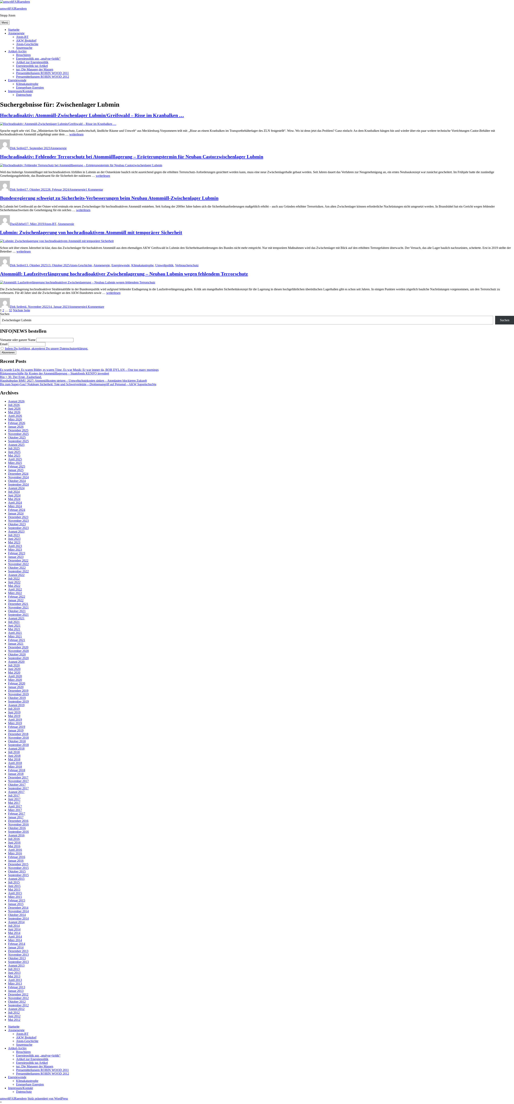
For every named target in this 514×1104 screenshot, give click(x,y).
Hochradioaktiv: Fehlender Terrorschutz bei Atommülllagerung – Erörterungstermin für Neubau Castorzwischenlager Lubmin (131, 156)
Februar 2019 (16, 726)
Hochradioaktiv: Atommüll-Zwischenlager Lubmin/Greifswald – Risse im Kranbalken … (92, 115)
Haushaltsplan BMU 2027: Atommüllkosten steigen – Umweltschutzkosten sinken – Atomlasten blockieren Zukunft (73, 380)
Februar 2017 (16, 813)
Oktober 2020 (17, 654)
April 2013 (15, 980)
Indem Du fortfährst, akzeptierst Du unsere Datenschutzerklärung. (46, 348)
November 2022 (18, 564)
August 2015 (16, 878)
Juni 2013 (14, 972)
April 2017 (15, 806)
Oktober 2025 (17, 437)
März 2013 (15, 983)
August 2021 (16, 618)
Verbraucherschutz (187, 265)
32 (10, 310)
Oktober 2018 (17, 741)
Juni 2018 (14, 755)
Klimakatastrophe (27, 84)
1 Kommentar (94, 189)
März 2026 (15, 419)
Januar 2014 (15, 947)
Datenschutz (24, 94)
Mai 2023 (14, 542)
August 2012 (16, 1009)
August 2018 (16, 748)
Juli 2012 (14, 1012)
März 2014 (15, 940)
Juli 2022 (14, 578)
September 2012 (18, 1005)
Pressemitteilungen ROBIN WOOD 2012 (42, 76)
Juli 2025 (14, 448)
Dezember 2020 (18, 647)
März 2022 (15, 593)
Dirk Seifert (17, 148)
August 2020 (16, 661)
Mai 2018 (14, 759)
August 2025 (16, 444)
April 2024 (15, 502)
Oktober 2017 (17, 784)
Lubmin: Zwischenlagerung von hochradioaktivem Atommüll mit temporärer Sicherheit (91, 232)
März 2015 (15, 896)
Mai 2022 (14, 585)
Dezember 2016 (18, 821)
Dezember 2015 (18, 864)
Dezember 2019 (18, 690)
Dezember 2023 (18, 517)
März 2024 (15, 506)
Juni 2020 (14, 669)
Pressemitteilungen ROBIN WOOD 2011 (42, 73)
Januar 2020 (15, 687)
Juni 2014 (14, 929)
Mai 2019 (14, 716)
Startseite (13, 29)
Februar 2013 (16, 987)
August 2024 (16, 488)
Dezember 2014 (18, 907)
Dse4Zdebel (17, 224)
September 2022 (18, 571)
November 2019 (18, 694)
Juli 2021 (14, 622)
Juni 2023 (14, 538)
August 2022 (16, 575)
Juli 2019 (14, 708)
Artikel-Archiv (17, 51)
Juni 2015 (14, 886)
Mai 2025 (14, 455)
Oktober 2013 (17, 958)
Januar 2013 (15, 990)
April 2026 (15, 415)
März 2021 (15, 636)
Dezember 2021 (18, 604)
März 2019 (15, 723)
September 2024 (18, 484)
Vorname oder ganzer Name (18, 340)
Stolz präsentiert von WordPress (48, 1098)
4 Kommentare (94, 306)
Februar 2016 (16, 857)
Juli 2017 (14, 795)
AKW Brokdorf (26, 40)
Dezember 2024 (18, 473)
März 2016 (15, 853)
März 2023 (15, 549)
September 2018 (18, 745)
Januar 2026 (15, 426)
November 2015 (18, 868)
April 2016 (15, 849)
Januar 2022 (15, 600)
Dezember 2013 (18, 951)
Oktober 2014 (17, 915)
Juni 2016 (14, 842)
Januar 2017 (15, 817)
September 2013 (18, 962)
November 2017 (18, 781)
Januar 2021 (15, 643)
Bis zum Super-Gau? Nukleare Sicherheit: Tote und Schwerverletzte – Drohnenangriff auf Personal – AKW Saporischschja (78, 384)
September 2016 (18, 831)
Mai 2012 (14, 1019)
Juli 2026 (14, 405)
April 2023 (15, 546)
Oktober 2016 (17, 828)
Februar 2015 (16, 900)
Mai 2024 (14, 499)
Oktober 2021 (17, 611)
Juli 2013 (14, 969)
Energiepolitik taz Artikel (32, 66)
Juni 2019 (14, 712)
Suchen (4, 314)
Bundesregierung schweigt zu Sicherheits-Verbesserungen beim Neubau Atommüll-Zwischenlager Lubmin (109, 198)
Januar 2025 (15, 470)
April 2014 (15, 936)
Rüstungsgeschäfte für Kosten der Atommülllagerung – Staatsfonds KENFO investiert (54, 373)
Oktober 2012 (17, 1001)
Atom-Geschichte (27, 44)
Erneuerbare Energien (30, 87)
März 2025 (15, 463)
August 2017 (16, 792)
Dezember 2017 (18, 777)
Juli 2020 (14, 665)
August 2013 (16, 965)
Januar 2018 (15, 774)
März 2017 (15, 810)
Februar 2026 (16, 423)
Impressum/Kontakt (20, 91)
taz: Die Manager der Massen (34, 69)
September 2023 (18, 528)
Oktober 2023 (17, 524)
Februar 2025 (16, 466)
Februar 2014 (16, 943)
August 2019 (16, 705)
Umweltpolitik (164, 265)
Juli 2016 (14, 839)
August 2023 (16, 531)
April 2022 (15, 589)
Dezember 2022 (18, 560)
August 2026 (16, 401)
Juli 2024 (14, 491)
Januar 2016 (15, 860)
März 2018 (15, 766)
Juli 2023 (14, 535)
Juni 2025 (14, 452)
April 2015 (15, 893)
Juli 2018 (14, 752)
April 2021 (15, 632)
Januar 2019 (15, 730)
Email (3, 344)
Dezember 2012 (18, 994)
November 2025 (18, 434)
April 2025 (15, 459)
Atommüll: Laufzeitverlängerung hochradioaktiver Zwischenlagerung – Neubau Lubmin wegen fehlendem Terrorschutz (124, 273)
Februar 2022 (16, 596)
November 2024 (18, 477)
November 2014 (18, 911)
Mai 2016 (14, 846)
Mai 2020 (14, 672)
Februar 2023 (16, 553)
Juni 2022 (14, 582)
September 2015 (18, 875)
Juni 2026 (14, 408)
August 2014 (16, 922)
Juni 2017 (14, 799)
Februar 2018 (16, 770)
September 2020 (18, 658)
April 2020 (15, 676)
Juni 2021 (14, 625)
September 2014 (18, 918)
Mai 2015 (14, 889)
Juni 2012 (14, 1016)
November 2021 (18, 607)
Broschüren (23, 55)
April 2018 (15, 763)
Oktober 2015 (17, 871)
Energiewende (17, 80)
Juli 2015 (14, 882)
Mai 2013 (14, 976)
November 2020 (18, 651)
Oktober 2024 (17, 481)
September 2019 (18, 701)
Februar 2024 (16, 510)
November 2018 (18, 737)
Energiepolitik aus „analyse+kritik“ (38, 58)
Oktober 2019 (17, 698)
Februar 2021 (16, 640)
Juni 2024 (14, 495)
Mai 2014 (14, 933)
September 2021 (18, 614)
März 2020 (15, 679)
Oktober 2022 (17, 567)
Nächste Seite (21, 310)
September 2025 (18, 441)
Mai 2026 (14, 412)
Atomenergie (16, 33)
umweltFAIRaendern (13, 8)
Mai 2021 (14, 629)
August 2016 (16, 835)
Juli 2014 (14, 925)
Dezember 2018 (18, 734)
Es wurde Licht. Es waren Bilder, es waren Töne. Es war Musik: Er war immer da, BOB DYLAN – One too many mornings (79, 369)
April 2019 (15, 719)
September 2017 (18, 788)
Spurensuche (24, 47)
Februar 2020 (16, 683)
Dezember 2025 (18, 430)
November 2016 (18, 824)
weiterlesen (76, 134)
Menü (5, 22)
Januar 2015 (15, 904)
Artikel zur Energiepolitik (32, 62)
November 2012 (18, 998)
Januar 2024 (15, 513)
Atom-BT (22, 37)
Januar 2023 (15, 557)
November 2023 (18, 520)
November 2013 (18, 954)
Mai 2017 (14, 802)
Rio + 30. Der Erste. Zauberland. (21, 377)
